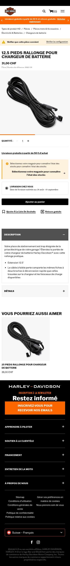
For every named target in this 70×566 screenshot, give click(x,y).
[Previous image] (6, 102)
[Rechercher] (44, 11)
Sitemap (20, 497)
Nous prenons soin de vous (50, 505)
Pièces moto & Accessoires (46, 29)
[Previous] (1, 20)
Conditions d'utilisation (20, 501)
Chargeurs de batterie (36, 33)
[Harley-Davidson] (35, 386)
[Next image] (63, 102)
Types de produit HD (11, 29)
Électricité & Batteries (12, 33)
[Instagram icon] (38, 542)
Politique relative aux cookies (20, 516)
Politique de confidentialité (20, 513)
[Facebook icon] (32, 542)
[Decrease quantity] (17, 141)
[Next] (68, 20)
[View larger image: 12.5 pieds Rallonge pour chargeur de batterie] (35, 102)
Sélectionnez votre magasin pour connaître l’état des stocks (36, 173)
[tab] (17, 134)
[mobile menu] (62, 11)
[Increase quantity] (28, 141)
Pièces (27, 29)
